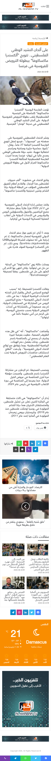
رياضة (35, 38)
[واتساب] (19, 443)
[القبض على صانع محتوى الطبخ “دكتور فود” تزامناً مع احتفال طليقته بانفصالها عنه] (13, 583)
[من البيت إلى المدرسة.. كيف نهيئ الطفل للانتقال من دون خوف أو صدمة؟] (13, 549)
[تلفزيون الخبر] (28, 6)
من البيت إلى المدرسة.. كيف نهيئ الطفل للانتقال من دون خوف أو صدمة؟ (13, 562)
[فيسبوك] (45, 443)
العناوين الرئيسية (41, 43)
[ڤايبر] (29, 449)
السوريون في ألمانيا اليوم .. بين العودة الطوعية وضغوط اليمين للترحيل (39, 596)
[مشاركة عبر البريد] (22, 449)
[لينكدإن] (32, 443)
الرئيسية (42, 38)
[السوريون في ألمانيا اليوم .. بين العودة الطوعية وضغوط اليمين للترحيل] (38, 583)
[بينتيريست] (25, 443)
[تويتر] (38, 443)
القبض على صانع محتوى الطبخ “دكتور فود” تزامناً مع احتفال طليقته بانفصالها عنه (14, 596)
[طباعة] (15, 449)
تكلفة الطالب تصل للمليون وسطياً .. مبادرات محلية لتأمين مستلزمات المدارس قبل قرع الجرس (39, 563)
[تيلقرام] (35, 449)
